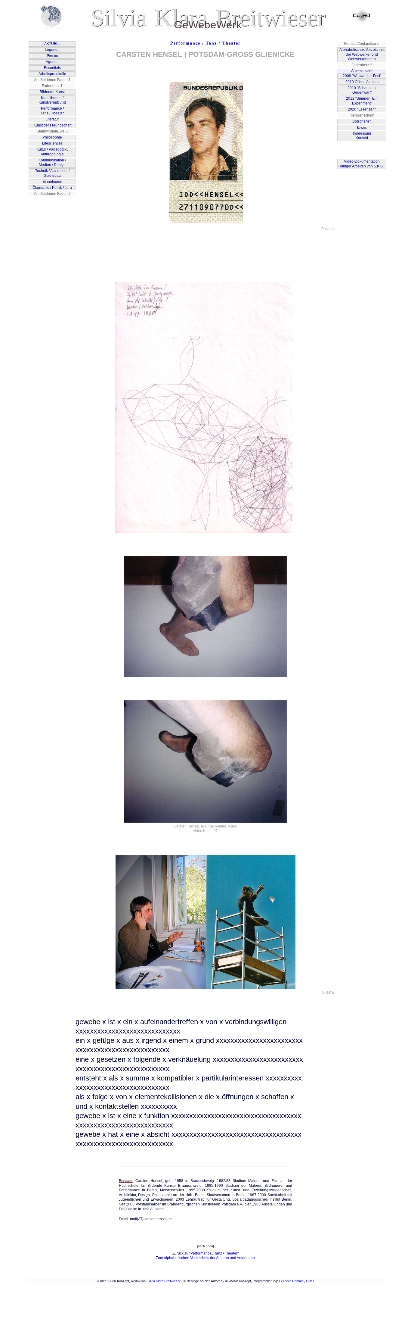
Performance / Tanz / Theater (205, 43)
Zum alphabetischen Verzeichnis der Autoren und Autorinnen (205, 1258)
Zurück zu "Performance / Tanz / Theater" (205, 1253)
